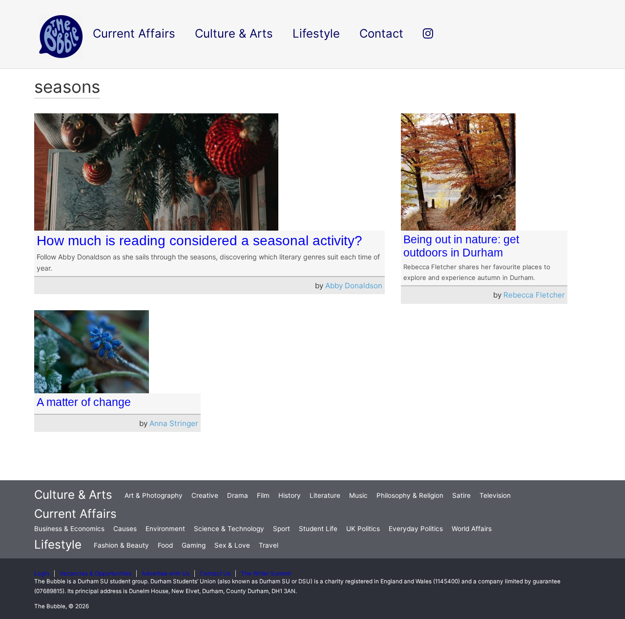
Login (41, 573)
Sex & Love (232, 545)
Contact (381, 33)
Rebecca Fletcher (534, 294)
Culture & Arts (73, 495)
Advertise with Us (165, 573)
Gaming (194, 545)
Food (165, 545)
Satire (461, 495)
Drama (237, 495)
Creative (204, 495)
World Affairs (472, 529)
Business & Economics (69, 529)
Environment (165, 529)
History (289, 495)
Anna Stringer (173, 423)
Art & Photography (154, 495)
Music (358, 495)
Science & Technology (229, 529)
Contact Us (215, 573)
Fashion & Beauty (121, 545)
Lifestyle (58, 544)
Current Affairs (75, 514)
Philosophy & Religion (409, 495)
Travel (268, 545)
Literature (325, 495)
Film (263, 495)
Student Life (318, 529)
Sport (281, 529)
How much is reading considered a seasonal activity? (199, 240)
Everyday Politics (416, 529)
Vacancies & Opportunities (95, 573)
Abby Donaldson (353, 285)
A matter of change (84, 402)
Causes (125, 529)
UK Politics (363, 529)
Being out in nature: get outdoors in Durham (461, 246)
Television (495, 495)
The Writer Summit (266, 573)
